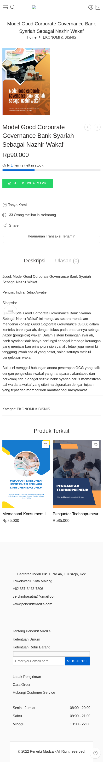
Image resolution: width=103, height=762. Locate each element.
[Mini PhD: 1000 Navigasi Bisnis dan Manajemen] (97, 127)
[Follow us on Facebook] (14, 615)
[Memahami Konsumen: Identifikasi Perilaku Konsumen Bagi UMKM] (26, 474)
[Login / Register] (91, 7)
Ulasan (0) (67, 260)
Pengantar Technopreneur (75, 514)
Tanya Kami (17, 205)
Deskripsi (35, 260)
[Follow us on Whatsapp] (48, 615)
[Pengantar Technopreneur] (77, 474)
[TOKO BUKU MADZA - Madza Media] (51, 7)
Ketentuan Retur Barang (31, 647)
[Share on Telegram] (55, 226)
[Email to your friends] (64, 226)
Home (31, 37)
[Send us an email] (23, 615)
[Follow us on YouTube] (39, 615)
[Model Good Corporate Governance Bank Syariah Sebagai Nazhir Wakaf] (26, 81)
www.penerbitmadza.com (32, 604)
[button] (27, 183)
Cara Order (21, 685)
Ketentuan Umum (26, 639)
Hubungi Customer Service (34, 692)
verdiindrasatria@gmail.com (35, 596)
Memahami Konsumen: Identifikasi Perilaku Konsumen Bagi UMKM (26, 514)
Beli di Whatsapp (30, 183)
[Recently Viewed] (95, 753)
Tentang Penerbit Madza (32, 631)
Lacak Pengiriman (27, 677)
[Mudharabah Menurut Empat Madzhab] (87, 127)
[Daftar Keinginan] (8, 54)
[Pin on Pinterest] (45, 226)
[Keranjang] (98, 7)
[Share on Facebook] (36, 226)
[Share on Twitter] (26, 226)
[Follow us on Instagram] (31, 615)
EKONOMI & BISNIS (59, 37)
